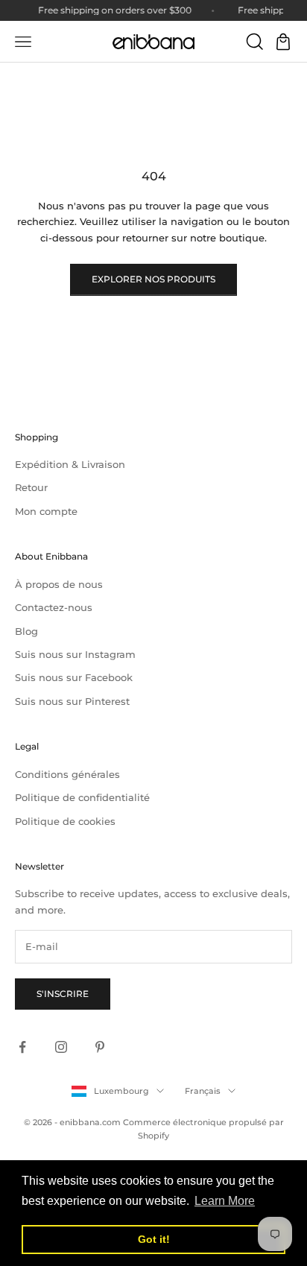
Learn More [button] (224, 1200)
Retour (31, 487)
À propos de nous (59, 584)
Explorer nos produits (153, 279)
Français (203, 1091)
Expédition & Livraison (70, 464)
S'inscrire (63, 993)
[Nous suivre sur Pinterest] (99, 1046)
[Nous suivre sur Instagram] (61, 1046)
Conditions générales (67, 774)
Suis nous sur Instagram (75, 654)
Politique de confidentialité (82, 797)
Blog (26, 631)
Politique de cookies (65, 821)
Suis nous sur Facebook (74, 677)
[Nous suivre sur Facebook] (22, 1046)
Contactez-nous (53, 607)
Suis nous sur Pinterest (72, 701)
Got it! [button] (154, 1239)
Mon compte (46, 511)
